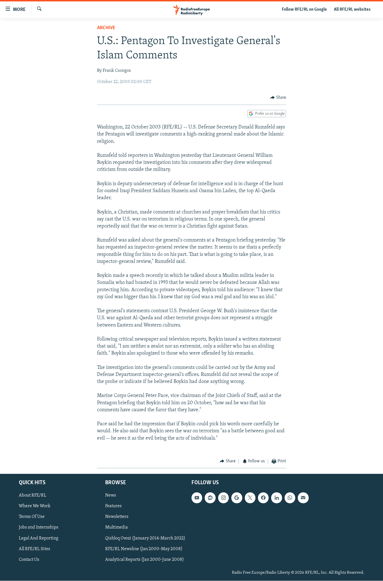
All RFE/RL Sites (34, 549)
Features (113, 506)
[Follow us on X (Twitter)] (250, 498)
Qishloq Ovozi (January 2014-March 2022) (145, 538)
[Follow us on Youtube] (197, 498)
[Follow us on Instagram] (223, 498)
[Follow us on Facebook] (263, 498)
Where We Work (34, 506)
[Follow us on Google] (236, 498)
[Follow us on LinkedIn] (276, 498)
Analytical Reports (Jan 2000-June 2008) (144, 559)
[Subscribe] (303, 498)
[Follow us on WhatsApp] (290, 498)
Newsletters (116, 517)
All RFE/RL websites (352, 9)
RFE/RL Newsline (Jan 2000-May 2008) (144, 549)
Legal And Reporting (38, 538)
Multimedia (116, 527)
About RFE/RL (32, 495)
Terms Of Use (32, 517)
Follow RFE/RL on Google (304, 9)
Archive (106, 28)
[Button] (278, 97)
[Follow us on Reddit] (210, 498)
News (110, 495)
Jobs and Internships (38, 527)
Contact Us (29, 559)
